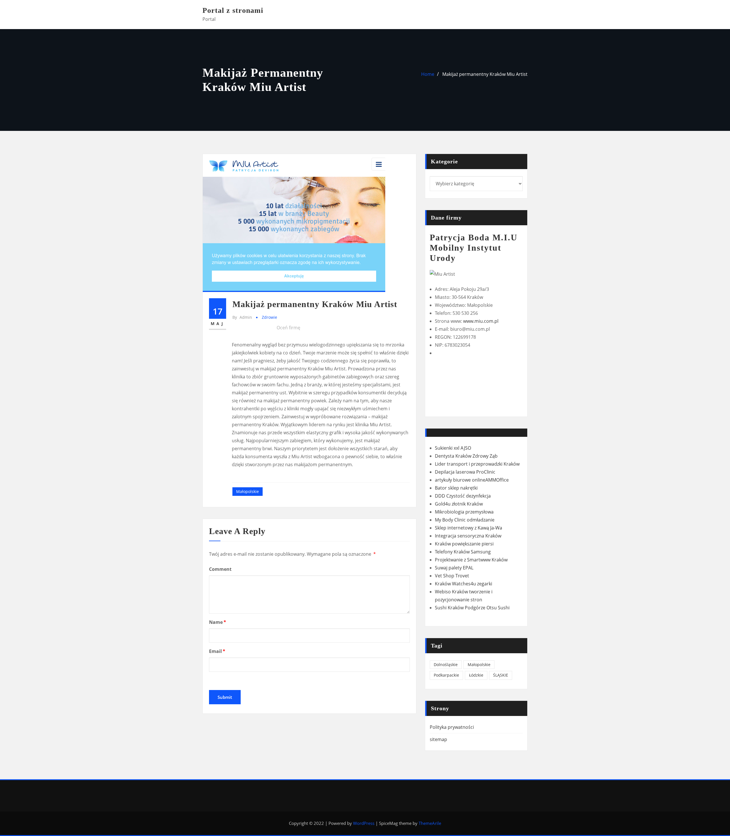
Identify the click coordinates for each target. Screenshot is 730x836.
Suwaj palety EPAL (454, 568)
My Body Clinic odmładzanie (464, 520)
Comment (220, 569)
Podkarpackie (446, 675)
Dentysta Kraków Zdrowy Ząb (466, 456)
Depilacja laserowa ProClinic (465, 472)
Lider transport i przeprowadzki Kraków (477, 464)
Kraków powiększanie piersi (464, 544)
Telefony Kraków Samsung (463, 552)
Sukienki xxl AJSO (453, 448)
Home (427, 74)
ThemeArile (430, 823)
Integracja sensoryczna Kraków (468, 536)
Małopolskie (247, 491)
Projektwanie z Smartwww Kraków (471, 560)
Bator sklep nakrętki (456, 488)
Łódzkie (476, 675)
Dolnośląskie (446, 664)
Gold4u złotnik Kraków (459, 504)
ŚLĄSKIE (500, 675)
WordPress (363, 823)
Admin (242, 317)
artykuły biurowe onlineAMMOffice (472, 480)
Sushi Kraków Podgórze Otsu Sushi (472, 607)
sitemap (438, 739)
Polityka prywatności (452, 727)
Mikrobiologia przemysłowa (464, 512)
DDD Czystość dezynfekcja (463, 496)
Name (217, 622)
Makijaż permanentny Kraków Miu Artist (485, 74)
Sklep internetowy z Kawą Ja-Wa (468, 528)
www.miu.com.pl (480, 321)
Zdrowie (269, 317)
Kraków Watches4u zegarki (463, 584)
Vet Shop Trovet (452, 576)
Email (217, 651)
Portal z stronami (232, 10)
